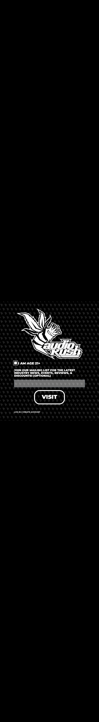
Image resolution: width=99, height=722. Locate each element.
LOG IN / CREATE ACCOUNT (27, 412)
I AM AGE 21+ (29, 363)
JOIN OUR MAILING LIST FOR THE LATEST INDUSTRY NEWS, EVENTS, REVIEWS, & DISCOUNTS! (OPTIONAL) (44, 373)
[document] (49, 361)
